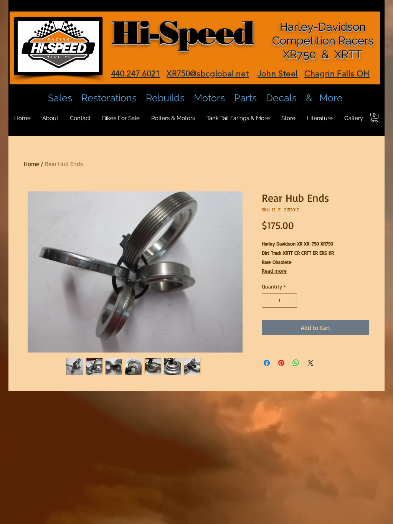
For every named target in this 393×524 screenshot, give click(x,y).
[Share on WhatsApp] (296, 362)
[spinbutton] (279, 300)
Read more (274, 270)
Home (31, 164)
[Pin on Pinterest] (281, 362)
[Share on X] (310, 362)
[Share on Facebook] (266, 362)
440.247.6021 (135, 73)
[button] (374, 117)
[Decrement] (267, 300)
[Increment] (291, 300)
